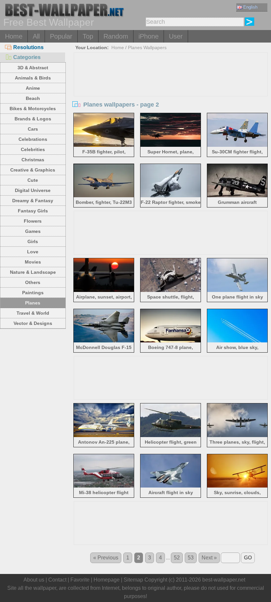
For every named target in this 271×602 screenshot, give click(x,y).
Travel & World (33, 313)
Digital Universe (33, 190)
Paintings (33, 292)
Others (32, 282)
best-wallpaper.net (223, 580)
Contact (57, 580)
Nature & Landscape (33, 272)
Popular (61, 36)
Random (115, 36)
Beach (33, 98)
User (176, 36)
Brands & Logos (33, 118)
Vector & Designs (33, 323)
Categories (27, 57)
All (36, 36)
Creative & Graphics (32, 170)
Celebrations (33, 139)
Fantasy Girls (33, 210)
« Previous (105, 557)
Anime (33, 88)
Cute (32, 180)
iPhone (148, 36)
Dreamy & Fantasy (32, 200)
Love (32, 251)
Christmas (32, 159)
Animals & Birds (33, 77)
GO (248, 557)
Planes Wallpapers (147, 47)
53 (191, 557)
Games (33, 231)
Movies (33, 262)
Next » (209, 557)
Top (88, 36)
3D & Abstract (33, 67)
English (250, 7)
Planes (32, 302)
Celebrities (33, 149)
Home (13, 36)
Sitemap (133, 580)
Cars (33, 129)
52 (177, 557)
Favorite (80, 580)
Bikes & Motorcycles (33, 108)
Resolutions (28, 47)
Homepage (107, 580)
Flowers (33, 221)
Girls (32, 241)
